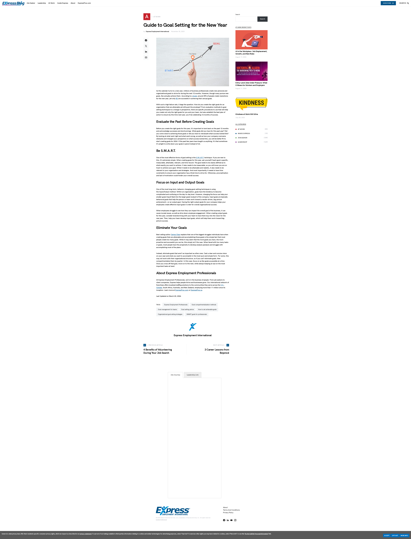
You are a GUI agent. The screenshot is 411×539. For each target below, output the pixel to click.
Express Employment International (157, 31)
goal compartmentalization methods (204, 305)
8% (177, 99)
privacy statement (86, 534)
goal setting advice (187, 309)
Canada (159, 288)
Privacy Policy (228, 513)
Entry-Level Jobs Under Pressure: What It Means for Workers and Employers (251, 84)
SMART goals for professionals (197, 314)
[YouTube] (231, 520)
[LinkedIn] (228, 520)
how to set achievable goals (207, 309)
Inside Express (244, 133)
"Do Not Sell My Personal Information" (257, 534)
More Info (404, 535)
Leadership (242, 142)
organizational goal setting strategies (170, 314)
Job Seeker (242, 138)
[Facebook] (224, 520)
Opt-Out (395, 535)
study (195, 96)
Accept (386, 535)
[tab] (175, 375)
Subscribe (387, 3)
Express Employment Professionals (175, 305)
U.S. (222, 285)
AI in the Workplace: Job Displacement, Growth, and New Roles (251, 52)
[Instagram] (235, 520)
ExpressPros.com (181, 290)
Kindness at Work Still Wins (246, 114)
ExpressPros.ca (196, 290)
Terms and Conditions (231, 510)
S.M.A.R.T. (200, 158)
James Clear (175, 235)
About (225, 507)
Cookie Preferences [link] (161, 520)
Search (237, 14)
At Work (241, 129)
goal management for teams (167, 309)
